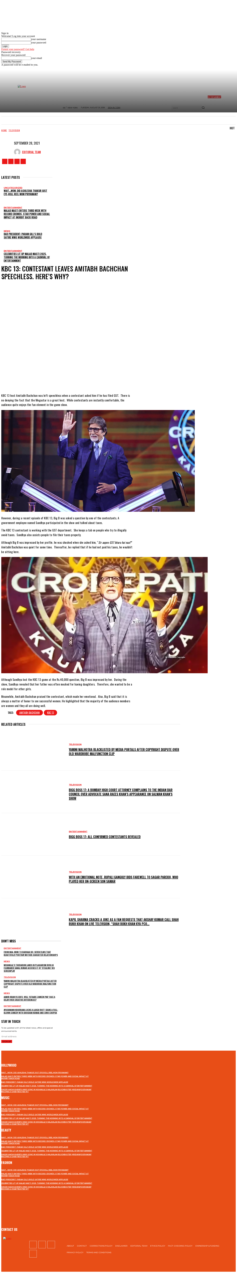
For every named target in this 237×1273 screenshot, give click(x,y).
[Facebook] (4, 161)
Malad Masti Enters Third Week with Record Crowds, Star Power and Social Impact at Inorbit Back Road (27, 214)
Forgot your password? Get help (17, 49)
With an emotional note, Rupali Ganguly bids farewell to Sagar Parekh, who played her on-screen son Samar (123, 879)
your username (38, 39)
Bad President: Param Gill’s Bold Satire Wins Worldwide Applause (23, 235)
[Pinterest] (74, 380)
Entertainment (13, 207)
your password (38, 42)
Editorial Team (31, 152)
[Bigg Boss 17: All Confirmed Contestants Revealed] (33, 834)
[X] (17, 161)
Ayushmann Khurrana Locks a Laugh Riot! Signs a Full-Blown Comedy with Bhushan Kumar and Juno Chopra (31, 1011)
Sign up (6, 1041)
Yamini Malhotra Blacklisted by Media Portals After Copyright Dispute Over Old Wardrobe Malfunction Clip (124, 751)
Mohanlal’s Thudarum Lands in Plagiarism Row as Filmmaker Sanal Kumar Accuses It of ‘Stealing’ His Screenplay (29, 967)
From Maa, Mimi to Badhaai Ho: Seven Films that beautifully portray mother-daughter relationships (31, 953)
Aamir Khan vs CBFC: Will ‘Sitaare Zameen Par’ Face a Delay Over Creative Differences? (29, 998)
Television (14, 130)
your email (36, 58)
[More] (96, 380)
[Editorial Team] (18, 152)
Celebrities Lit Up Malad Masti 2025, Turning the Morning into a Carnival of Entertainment (27, 257)
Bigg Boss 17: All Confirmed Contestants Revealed (105, 836)
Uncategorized (13, 188)
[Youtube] (23, 161)
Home (4, 130)
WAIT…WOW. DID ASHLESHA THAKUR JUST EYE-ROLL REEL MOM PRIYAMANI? (25, 192)
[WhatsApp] (84, 380)
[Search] (203, 107)
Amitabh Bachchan (29, 713)
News (7, 231)
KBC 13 (50, 713)
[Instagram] (11, 161)
